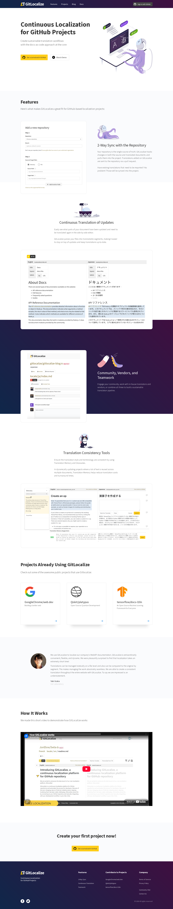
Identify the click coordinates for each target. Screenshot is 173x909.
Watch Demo (61, 57)
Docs (82, 4)
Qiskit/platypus (80, 602)
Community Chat (144, 890)
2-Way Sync (82, 879)
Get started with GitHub (36, 57)
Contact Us (143, 894)
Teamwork (81, 887)
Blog (74, 4)
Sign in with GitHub (144, 4)
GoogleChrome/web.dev (39, 602)
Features (53, 4)
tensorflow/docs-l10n (129, 602)
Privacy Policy (144, 883)
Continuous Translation (86, 883)
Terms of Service (145, 879)
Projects (64, 4)
